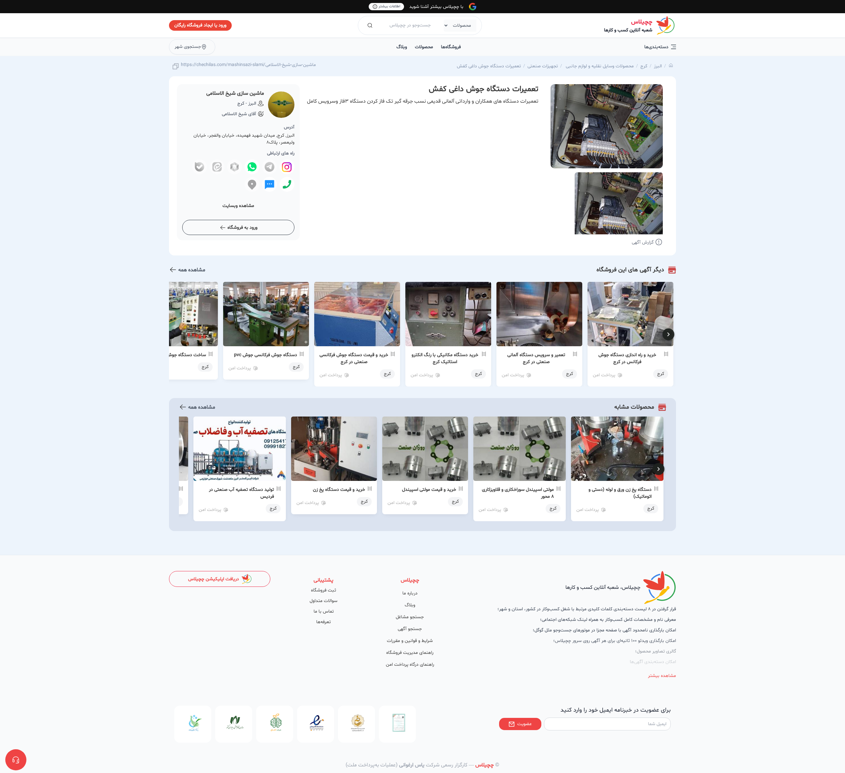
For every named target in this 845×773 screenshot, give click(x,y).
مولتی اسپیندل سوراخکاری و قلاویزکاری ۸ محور (518, 493)
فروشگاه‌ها (451, 47)
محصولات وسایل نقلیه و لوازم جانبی (599, 66)
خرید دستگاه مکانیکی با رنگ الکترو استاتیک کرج (445, 358)
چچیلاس (641, 22)
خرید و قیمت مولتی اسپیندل (429, 490)
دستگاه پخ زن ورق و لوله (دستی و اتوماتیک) (620, 493)
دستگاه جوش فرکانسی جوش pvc (265, 355)
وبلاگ (401, 47)
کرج (643, 66)
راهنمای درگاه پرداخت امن (410, 664)
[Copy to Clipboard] (176, 66)
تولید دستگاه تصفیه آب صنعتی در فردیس (241, 493)
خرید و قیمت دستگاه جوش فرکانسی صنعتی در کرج (354, 358)
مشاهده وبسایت (238, 206)
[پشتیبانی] (15, 759)
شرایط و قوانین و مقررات (410, 641)
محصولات (424, 47)
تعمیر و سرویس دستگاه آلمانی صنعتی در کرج (536, 358)
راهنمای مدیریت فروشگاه (409, 653)
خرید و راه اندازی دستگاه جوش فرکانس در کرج (627, 358)
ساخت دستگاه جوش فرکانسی (178, 355)
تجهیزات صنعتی (542, 66)
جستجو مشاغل (410, 617)
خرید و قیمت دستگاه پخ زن (339, 490)
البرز (658, 66)
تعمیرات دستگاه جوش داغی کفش (489, 66)
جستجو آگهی (410, 629)
